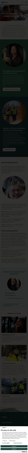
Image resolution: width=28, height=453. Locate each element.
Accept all (14, 446)
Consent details (6, 443)
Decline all (14, 449)
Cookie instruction (17, 443)
